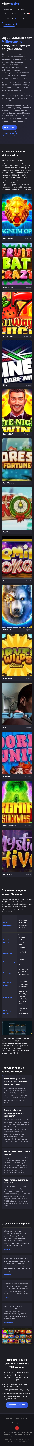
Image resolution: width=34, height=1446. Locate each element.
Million (10, 3)
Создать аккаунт (17, 1405)
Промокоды (9, 18)
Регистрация (9, 133)
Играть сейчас (9, 127)
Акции (25, 14)
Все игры (21, 18)
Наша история (8, 9)
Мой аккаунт (9, 24)
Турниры (21, 9)
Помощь (14, 14)
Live (4, 14)
